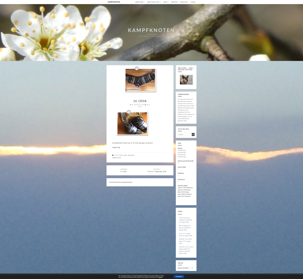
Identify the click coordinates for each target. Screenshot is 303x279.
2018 (125, 155)
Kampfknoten (114, 2)
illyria (148, 104)
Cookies (192, 2)
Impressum (174, 2)
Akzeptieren (179, 276)
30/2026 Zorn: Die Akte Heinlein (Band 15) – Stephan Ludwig (186, 249)
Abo (180, 211)
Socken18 (131, 155)
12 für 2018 (118, 155)
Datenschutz (184, 2)
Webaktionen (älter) (153, 2)
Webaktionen (139, 2)
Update (165, 2)
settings (160, 277)
